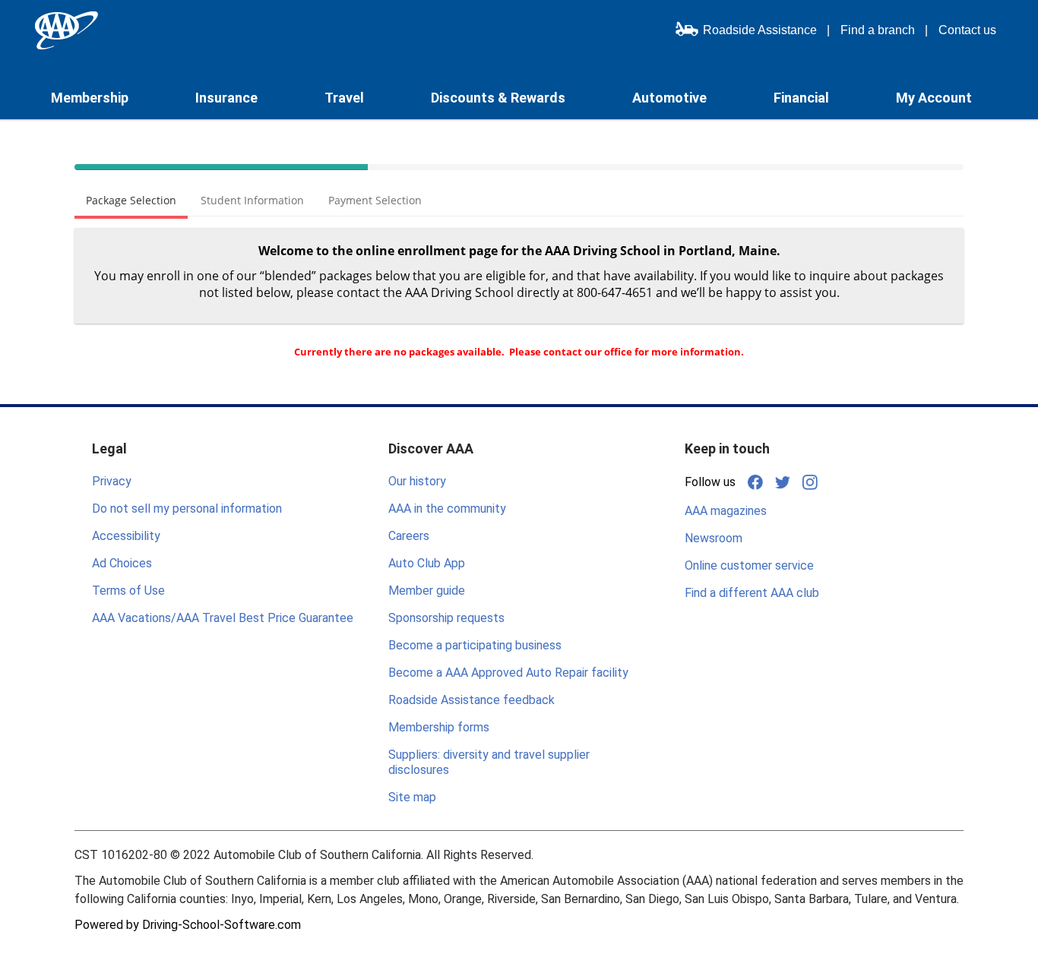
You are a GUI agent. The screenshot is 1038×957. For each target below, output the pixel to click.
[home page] (66, 30)
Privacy (111, 481)
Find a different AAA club (752, 593)
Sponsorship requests (446, 618)
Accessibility (126, 536)
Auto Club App (426, 563)
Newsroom (713, 538)
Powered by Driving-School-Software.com (187, 925)
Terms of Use (128, 590)
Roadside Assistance (760, 30)
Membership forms (438, 727)
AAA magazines (726, 511)
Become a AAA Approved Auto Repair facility (508, 672)
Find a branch (877, 30)
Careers (408, 536)
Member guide (426, 590)
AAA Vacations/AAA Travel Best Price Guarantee (222, 618)
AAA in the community (447, 508)
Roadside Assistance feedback (471, 700)
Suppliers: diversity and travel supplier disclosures (489, 762)
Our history (417, 481)
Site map (412, 797)
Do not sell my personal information (187, 508)
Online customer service (749, 565)
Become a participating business (475, 645)
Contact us (967, 30)
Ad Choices (122, 563)
